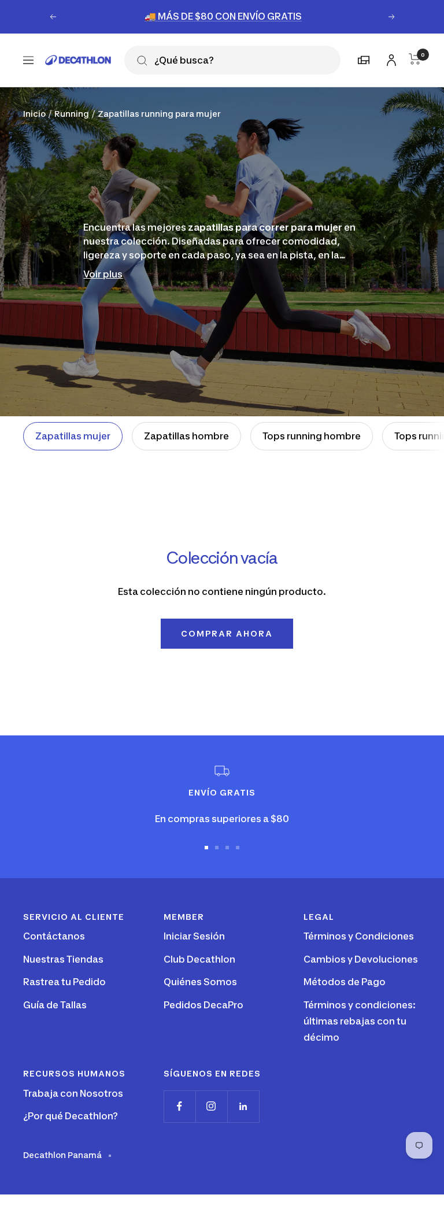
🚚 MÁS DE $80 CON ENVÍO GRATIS (223, 16)
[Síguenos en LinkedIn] (243, 1106)
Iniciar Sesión (194, 936)
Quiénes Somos (200, 981)
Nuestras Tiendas (63, 959)
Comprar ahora (227, 633)
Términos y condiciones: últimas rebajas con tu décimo (360, 1020)
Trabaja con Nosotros (73, 1093)
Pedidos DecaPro (203, 1005)
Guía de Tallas (55, 1005)
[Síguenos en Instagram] (211, 1106)
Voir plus (103, 274)
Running (71, 114)
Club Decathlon (199, 959)
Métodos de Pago (345, 981)
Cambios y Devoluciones (361, 959)
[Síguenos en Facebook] (179, 1106)
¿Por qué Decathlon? (70, 1116)
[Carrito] (415, 59)
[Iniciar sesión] (389, 58)
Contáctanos (54, 936)
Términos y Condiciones (359, 936)
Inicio (34, 114)
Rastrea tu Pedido (64, 981)
